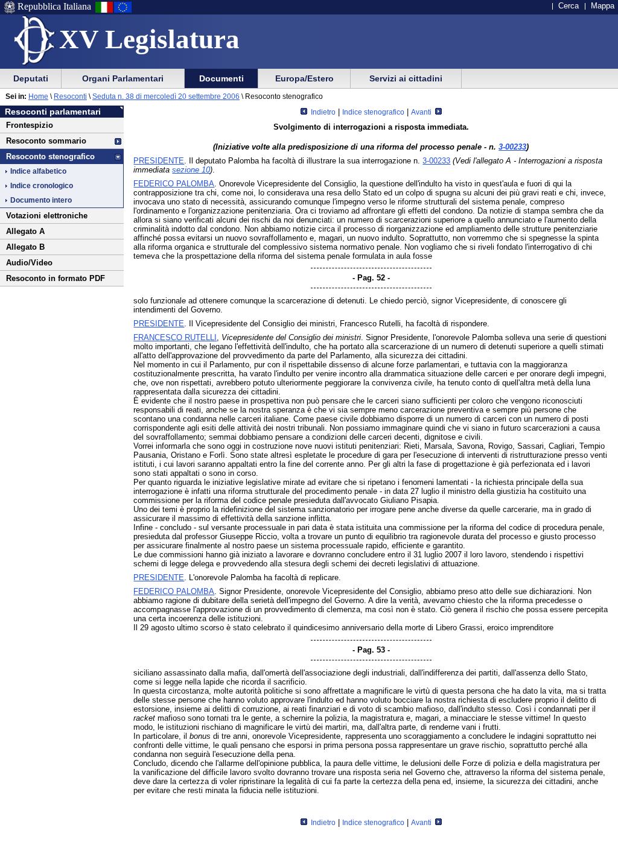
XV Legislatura (149, 39)
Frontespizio (29, 125)
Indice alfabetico (38, 171)
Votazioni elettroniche (47, 215)
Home (38, 96)
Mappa (602, 5)
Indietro (322, 112)
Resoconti (70, 96)
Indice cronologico (41, 186)
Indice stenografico (373, 112)
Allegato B (25, 247)
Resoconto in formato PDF (55, 278)
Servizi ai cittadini (406, 78)
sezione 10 (191, 169)
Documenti (221, 78)
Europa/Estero (304, 78)
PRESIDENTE (158, 160)
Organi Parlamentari (123, 78)
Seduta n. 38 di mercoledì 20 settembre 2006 (166, 96)
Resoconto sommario (46, 140)
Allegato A (25, 231)
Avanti (422, 112)
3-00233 (512, 146)
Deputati (31, 78)
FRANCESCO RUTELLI (175, 337)
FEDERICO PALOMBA (173, 183)
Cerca (568, 5)
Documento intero (41, 200)
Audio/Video (29, 262)
